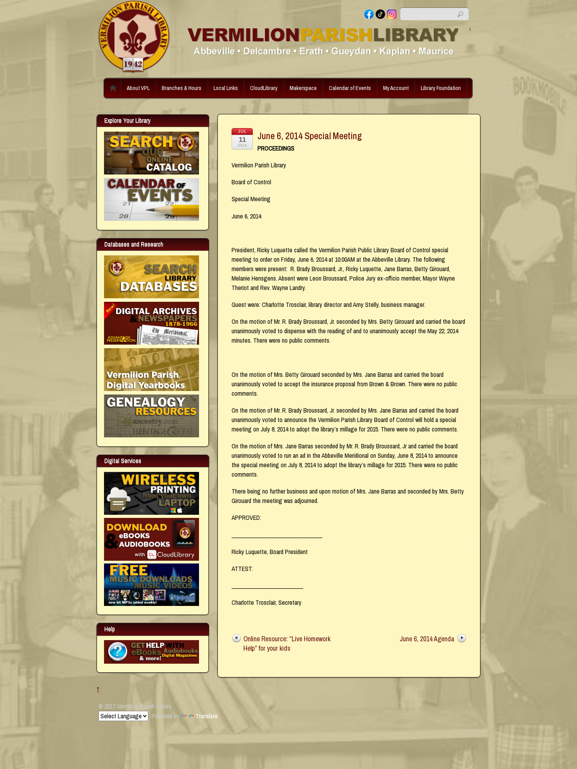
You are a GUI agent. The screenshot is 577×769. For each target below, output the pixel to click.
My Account (396, 88)
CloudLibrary (264, 88)
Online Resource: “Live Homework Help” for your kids (286, 643)
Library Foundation (441, 88)
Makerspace (303, 88)
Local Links (226, 88)
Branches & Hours (181, 88)
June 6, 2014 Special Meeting (309, 135)
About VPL (138, 88)
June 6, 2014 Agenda (427, 638)
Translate (206, 716)
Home (113, 88)
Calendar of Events (350, 88)
